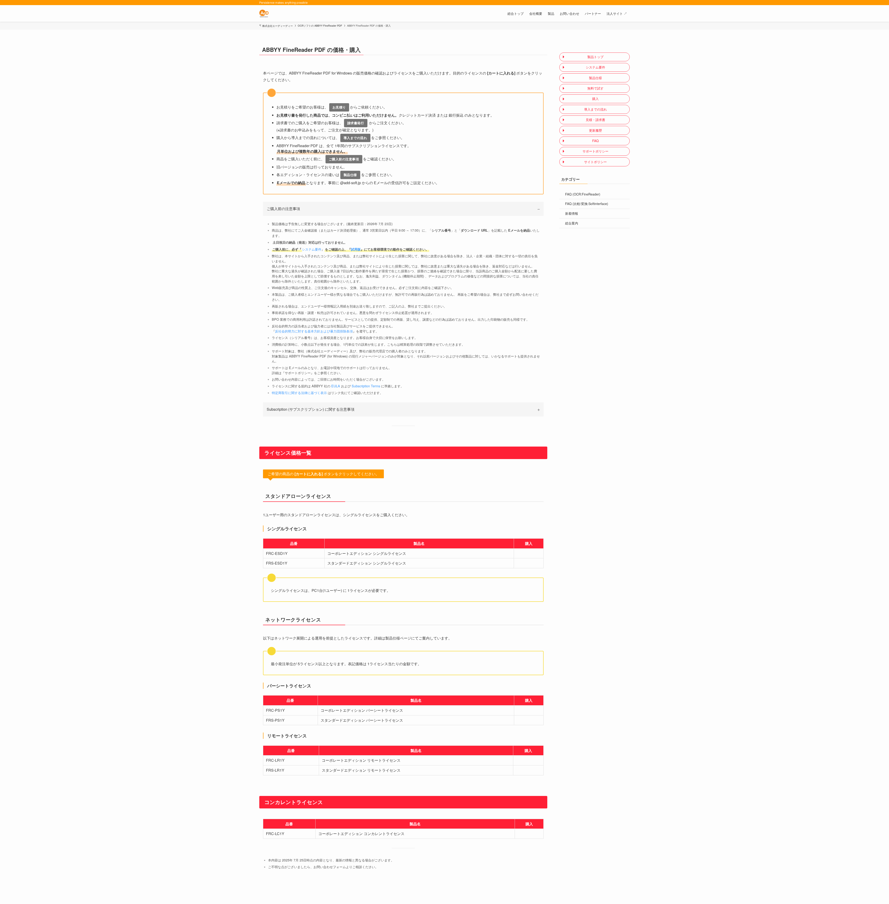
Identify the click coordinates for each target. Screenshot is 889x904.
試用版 (356, 249)
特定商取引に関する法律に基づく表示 (299, 392)
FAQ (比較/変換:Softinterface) (586, 203)
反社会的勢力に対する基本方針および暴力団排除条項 (314, 331)
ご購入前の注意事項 (344, 159)
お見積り (339, 107)
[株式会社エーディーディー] (264, 13)
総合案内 (571, 223)
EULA (335, 385)
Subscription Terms (366, 385)
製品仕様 (350, 174)
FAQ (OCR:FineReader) (582, 194)
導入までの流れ (355, 137)
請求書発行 (355, 123)
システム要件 (311, 249)
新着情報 (571, 213)
